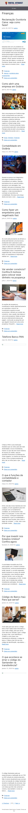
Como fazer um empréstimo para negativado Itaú (11, 212)
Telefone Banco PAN (13, 336)
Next (17, 803)
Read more (20, 197)
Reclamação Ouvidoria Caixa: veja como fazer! (14, 22)
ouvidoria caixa (13, 73)
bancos (6, 73)
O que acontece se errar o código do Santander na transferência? (12, 661)
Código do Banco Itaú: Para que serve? (14, 598)
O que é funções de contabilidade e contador (12, 478)
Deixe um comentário (10, 78)
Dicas (5, 137)
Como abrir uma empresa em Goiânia (13, 85)
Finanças (7, 71)
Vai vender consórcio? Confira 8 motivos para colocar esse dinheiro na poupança (14, 273)
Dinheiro (10, 137)
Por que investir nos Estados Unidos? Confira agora (12, 539)
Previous (5, 803)
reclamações (6, 75)
